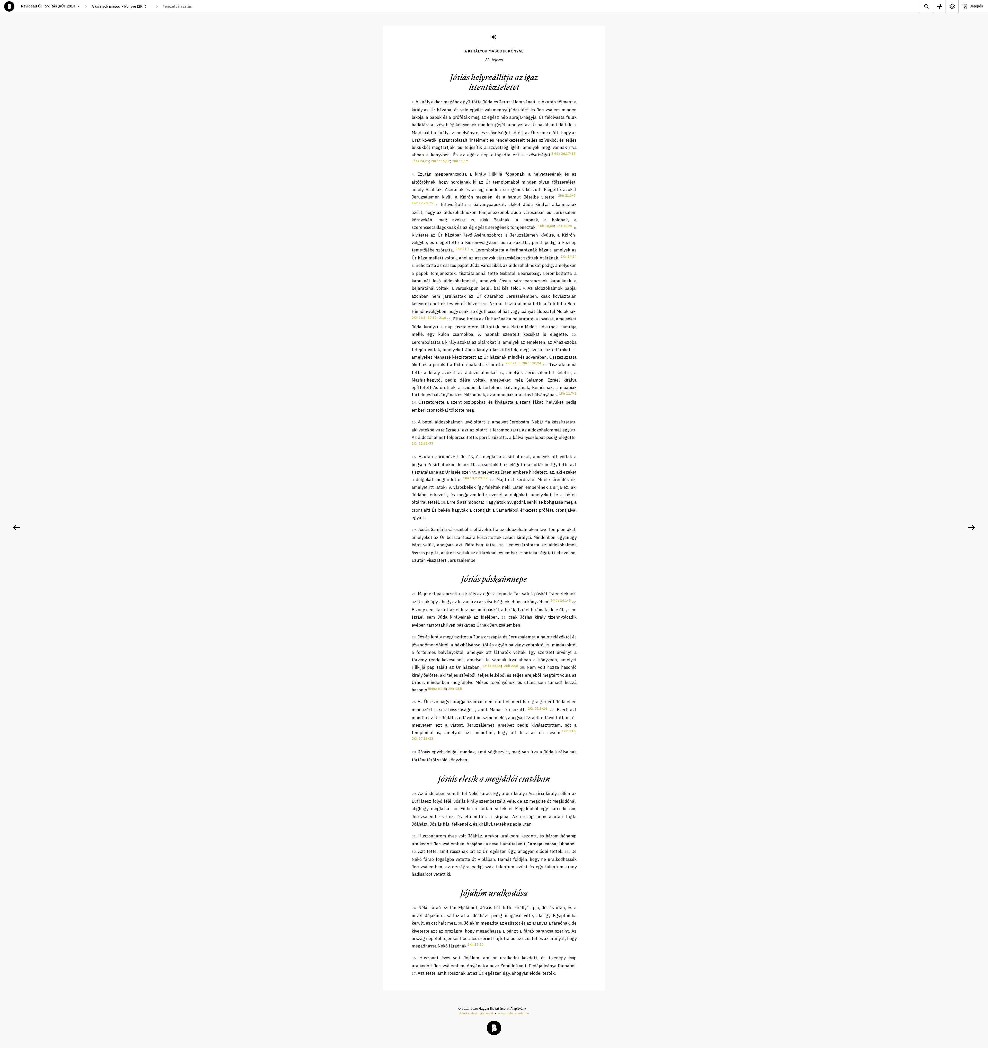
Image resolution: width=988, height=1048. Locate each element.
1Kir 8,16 (569, 731)
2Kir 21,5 (512, 363)
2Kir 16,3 (419, 317)
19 (414, 530)
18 (443, 502)
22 (574, 602)
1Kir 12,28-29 (422, 203)
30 (455, 809)
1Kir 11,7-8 (568, 393)
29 (414, 794)
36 (414, 958)
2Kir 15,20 (475, 944)
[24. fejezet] (971, 527)
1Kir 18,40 (546, 226)
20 (501, 545)
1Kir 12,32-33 (422, 443)
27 (552, 710)
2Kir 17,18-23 (422, 738)
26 (414, 702)
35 (460, 923)
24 (414, 637)
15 (414, 422)
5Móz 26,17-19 (563, 153)
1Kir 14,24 (569, 256)
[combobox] (121, 6)
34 (414, 908)
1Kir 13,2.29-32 (475, 478)
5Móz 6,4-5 (437, 688)
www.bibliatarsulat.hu (513, 1013)
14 (414, 402)
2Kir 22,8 (511, 666)
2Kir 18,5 (455, 688)
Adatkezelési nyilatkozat (476, 1013)
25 (522, 667)
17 (492, 480)
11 (449, 319)
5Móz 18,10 (492, 666)
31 (414, 836)
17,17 (432, 317)
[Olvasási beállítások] (939, 6)
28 (414, 752)
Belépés (976, 6)
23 (503, 617)
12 (574, 334)
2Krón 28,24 (531, 363)
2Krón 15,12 (440, 161)
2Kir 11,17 (460, 161)
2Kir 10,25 (564, 226)
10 (485, 304)
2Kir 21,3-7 (567, 195)
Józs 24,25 (420, 161)
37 (414, 973)
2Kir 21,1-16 (537, 708)
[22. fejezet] (16, 527)
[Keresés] (926, 6)
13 (545, 365)
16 (414, 457)
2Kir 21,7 (462, 249)
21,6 (442, 317)
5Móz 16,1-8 (561, 600)
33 (567, 852)
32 (414, 852)
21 (414, 594)
